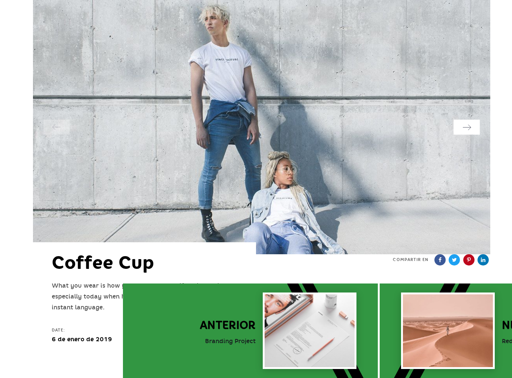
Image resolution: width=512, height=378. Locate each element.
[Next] (467, 127)
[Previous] (56, 127)
